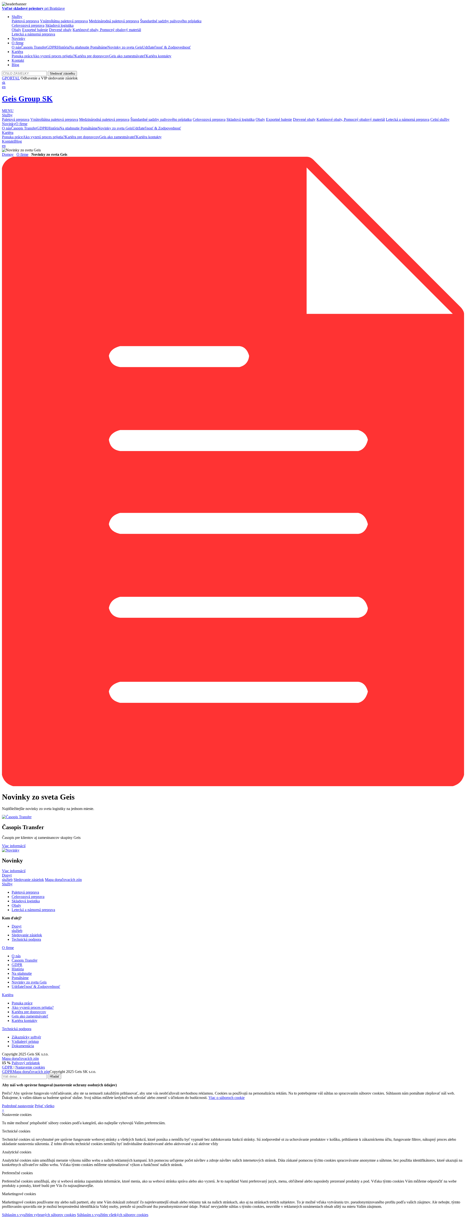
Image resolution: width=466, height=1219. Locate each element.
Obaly (16, 30)
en (4, 87)
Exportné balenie (35, 30)
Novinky (18, 38)
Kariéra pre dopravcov (92, 56)
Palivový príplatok (26, 1063)
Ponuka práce (22, 56)
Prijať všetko (44, 1106)
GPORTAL (11, 78)
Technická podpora (26, 939)
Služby (17, 17)
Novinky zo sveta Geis (124, 47)
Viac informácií (13, 846)
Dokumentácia (23, 1046)
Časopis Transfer (33, 47)
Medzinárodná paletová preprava (114, 21)
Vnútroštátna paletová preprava (64, 21)
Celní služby (439, 119)
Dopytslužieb (7, 877)
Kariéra (17, 52)
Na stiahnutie (79, 47)
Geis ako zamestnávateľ (127, 56)
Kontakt (18, 60)
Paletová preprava (25, 21)
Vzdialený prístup (25, 1041)
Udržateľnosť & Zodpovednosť (166, 47)
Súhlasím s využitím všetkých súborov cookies (112, 1215)
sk (3, 82)
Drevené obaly (60, 30)
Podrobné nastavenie (18, 1106)
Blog (15, 65)
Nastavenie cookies (30, 1067)
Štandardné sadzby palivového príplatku (170, 21)
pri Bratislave (33, 8)
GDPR (51, 47)
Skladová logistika (59, 25)
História (63, 47)
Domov (8, 154)
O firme (18, 43)
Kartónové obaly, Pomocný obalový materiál (107, 30)
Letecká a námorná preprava (33, 34)
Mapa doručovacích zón (63, 880)
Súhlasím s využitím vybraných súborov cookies (39, 1215)
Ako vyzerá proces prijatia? (54, 56)
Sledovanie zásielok (29, 880)
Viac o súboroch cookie (226, 1098)
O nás (16, 47)
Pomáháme (98, 47)
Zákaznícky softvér (26, 1037)
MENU (8, 111)
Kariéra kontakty (158, 56)
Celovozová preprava (28, 25)
